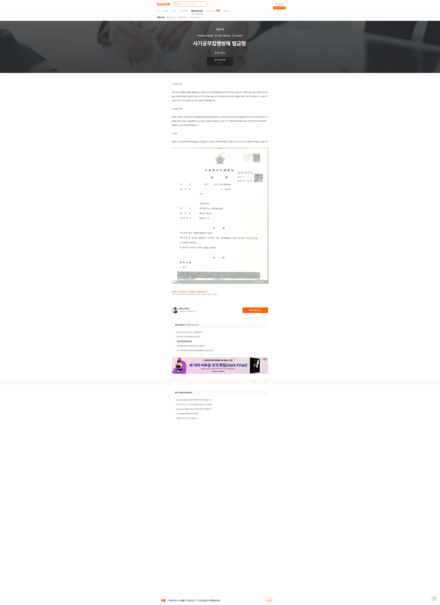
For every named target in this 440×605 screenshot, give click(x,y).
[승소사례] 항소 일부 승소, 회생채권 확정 (189, 332)
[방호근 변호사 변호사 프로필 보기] (175, 310)
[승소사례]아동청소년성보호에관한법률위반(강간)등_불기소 (195, 350)
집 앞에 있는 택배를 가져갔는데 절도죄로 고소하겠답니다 (194, 409)
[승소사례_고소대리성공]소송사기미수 (188, 337)
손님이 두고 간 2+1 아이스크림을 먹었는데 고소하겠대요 (194, 404)
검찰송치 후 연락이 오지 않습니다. (187, 418)
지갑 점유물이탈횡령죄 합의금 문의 (187, 414)
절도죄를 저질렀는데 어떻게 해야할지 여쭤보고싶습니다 (193, 400)
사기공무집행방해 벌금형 (184, 341)
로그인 (269, 600)
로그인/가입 (279, 4)
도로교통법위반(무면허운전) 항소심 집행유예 (190, 346)
